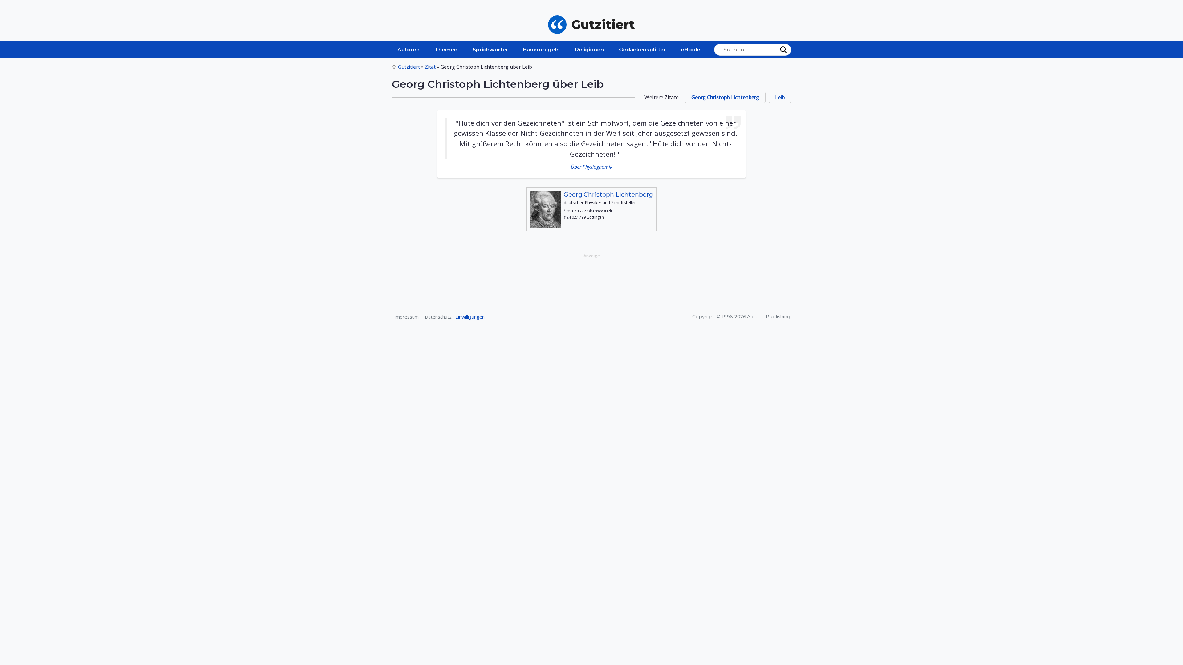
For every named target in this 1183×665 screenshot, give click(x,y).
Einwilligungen (470, 317)
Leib (780, 97)
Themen (446, 49)
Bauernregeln (541, 49)
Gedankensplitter (642, 49)
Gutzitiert (409, 66)
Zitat (430, 66)
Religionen (589, 49)
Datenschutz (438, 317)
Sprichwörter (490, 49)
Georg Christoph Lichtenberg (725, 97)
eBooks (691, 49)
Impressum (406, 317)
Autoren (408, 49)
